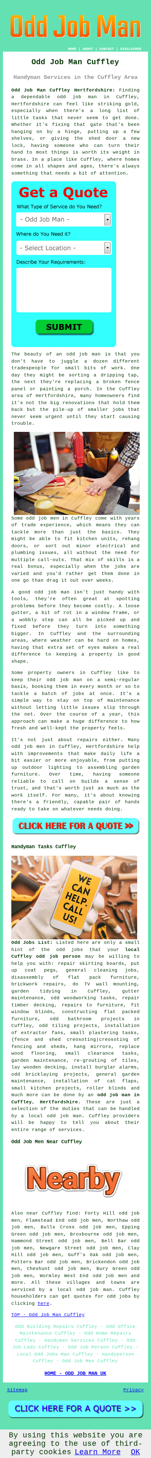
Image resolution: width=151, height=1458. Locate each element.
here (43, 1303)
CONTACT (106, 49)
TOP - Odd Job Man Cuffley (48, 1314)
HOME (72, 49)
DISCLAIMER (130, 49)
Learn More (98, 1452)
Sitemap (17, 1390)
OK (135, 1452)
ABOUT (88, 49)
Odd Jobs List (30, 942)
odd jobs (69, 949)
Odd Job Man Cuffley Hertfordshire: (63, 90)
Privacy (133, 1390)
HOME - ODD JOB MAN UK (75, 1374)
